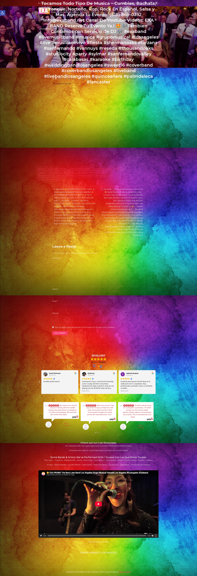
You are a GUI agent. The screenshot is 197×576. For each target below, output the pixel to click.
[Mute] (153, 536)
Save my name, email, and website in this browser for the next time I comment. (85, 327)
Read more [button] (47, 391)
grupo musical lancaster (57, 169)
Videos (81, 20)
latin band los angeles (86, 172)
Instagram (42, 172)
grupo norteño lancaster (102, 169)
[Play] (41, 536)
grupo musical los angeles (80, 169)
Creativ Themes (125, 572)
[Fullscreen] (156, 536)
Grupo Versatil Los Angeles (98, 542)
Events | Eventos (112, 20)
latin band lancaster (67, 172)
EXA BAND (57, 9)
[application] (98, 504)
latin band (53, 172)
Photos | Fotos (69, 20)
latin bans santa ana (103, 176)
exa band (41, 169)
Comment (56, 258)
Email (55, 301)
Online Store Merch (95, 20)
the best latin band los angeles (50, 179)
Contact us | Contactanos (131, 20)
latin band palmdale (45, 176)
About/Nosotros (54, 20)
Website (55, 313)
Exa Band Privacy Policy (48, 29)
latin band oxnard (105, 172)
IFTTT (117, 169)
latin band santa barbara (65, 176)
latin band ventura (85, 176)
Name (55, 289)
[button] (157, 383)
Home (42, 20)
